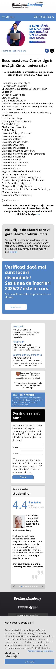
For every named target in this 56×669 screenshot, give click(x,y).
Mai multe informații (12, 655)
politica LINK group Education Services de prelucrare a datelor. (27, 469)
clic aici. (13, 251)
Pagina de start (9, 50)
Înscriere (22, 50)
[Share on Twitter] (52, 51)
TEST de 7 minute (27, 400)
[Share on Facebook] (47, 51)
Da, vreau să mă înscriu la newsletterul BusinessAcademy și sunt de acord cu (27, 466)
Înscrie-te (15, 306)
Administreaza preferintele (41, 651)
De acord (29, 661)
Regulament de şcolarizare (28, 615)
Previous (14, 585)
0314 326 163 (42, 16)
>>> (38, 214)
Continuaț (43, 648)
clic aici (9, 297)
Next (41, 585)
